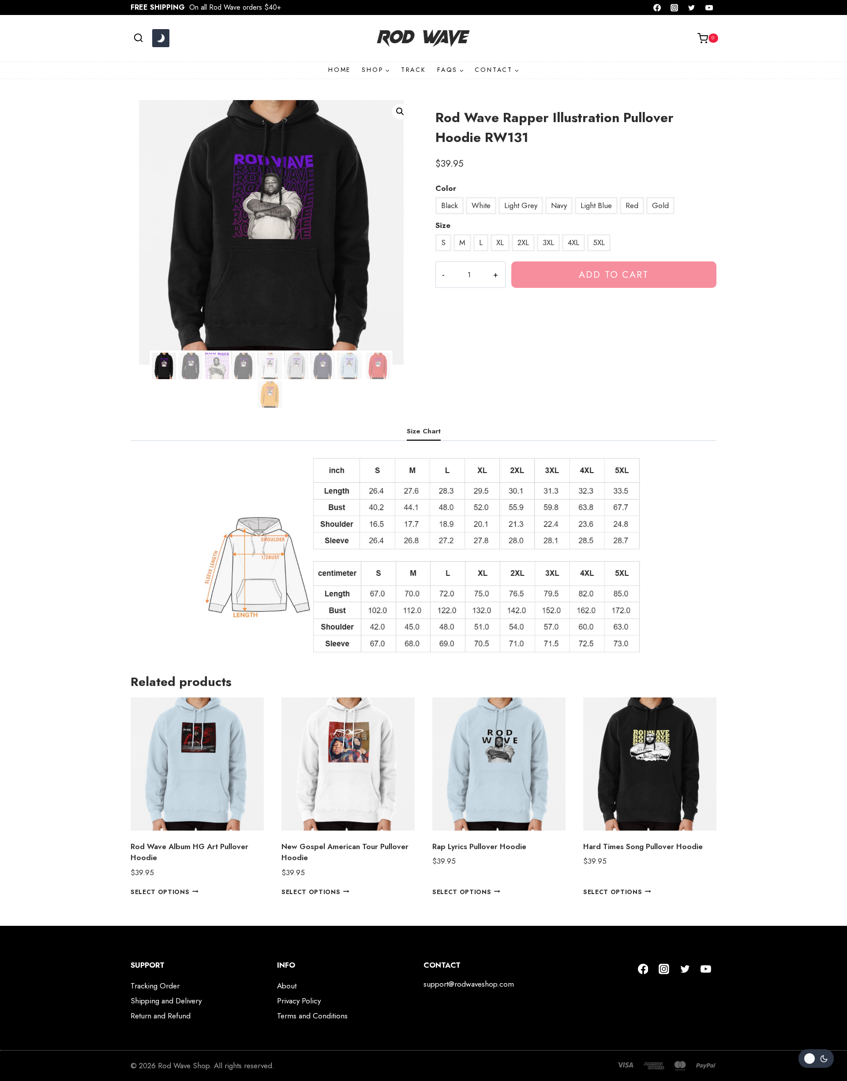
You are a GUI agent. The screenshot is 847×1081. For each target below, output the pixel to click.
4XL (573, 242)
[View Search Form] (138, 38)
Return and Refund (161, 1015)
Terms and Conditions (312, 1015)
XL (500, 242)
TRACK (413, 69)
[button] (400, 111)
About (286, 985)
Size (442, 225)
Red (632, 205)
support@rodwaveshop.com (469, 984)
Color (445, 188)
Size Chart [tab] (424, 431)
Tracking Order (155, 985)
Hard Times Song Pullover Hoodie (643, 846)
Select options (160, 891)
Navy (559, 205)
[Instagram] (674, 7)
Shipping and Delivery (166, 1000)
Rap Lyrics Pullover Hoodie (479, 846)
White (481, 205)
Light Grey (520, 205)
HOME (339, 69)
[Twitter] (691, 7)
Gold (660, 205)
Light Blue (596, 205)
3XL (548, 242)
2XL (523, 242)
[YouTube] (708, 7)
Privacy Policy (299, 1000)
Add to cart (613, 274)
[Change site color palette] (160, 38)
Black (449, 205)
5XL (599, 242)
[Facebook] (657, 7)
